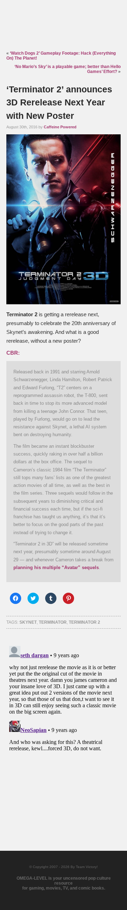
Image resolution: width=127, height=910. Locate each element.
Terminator (53, 622)
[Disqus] (63, 731)
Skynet (28, 622)
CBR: (13, 353)
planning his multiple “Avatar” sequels (56, 567)
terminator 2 (84, 622)
